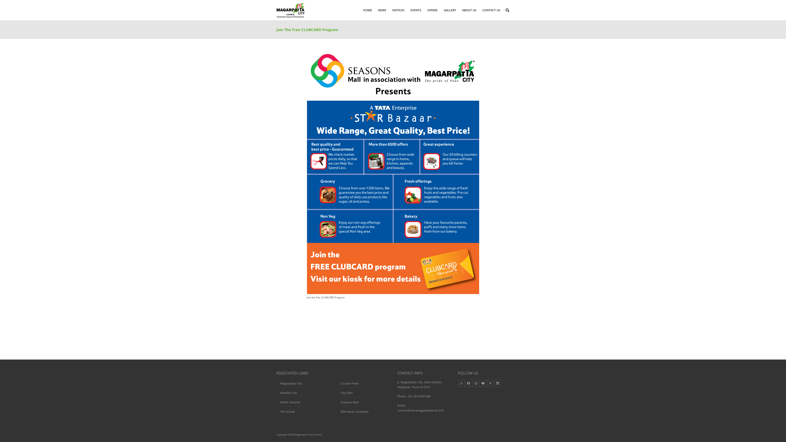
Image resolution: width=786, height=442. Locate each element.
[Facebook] (468, 383)
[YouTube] (483, 383)
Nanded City (288, 393)
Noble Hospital (290, 402)
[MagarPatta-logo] (290, 10)
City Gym (347, 393)
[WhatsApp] (461, 383)
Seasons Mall (350, 402)
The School (287, 412)
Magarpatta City (291, 383)
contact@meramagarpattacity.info (420, 410)
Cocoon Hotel (350, 383)
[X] (490, 383)
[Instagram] (475, 383)
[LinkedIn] (497, 383)
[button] (478, 10)
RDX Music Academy (354, 412)
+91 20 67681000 (419, 396)
